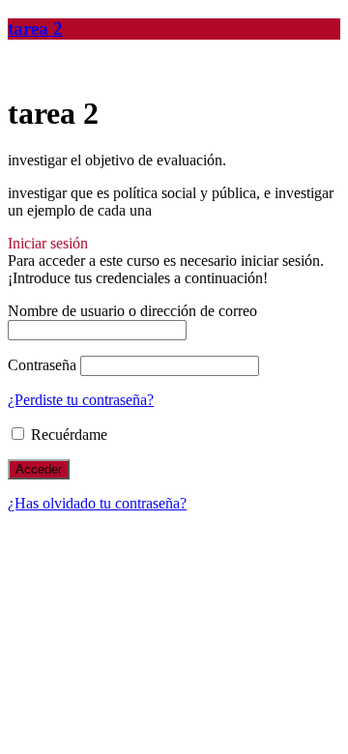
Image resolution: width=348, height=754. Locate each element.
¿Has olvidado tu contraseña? (97, 503)
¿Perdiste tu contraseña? (81, 400)
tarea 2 (35, 28)
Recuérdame (67, 434)
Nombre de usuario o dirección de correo (132, 311)
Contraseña (42, 365)
